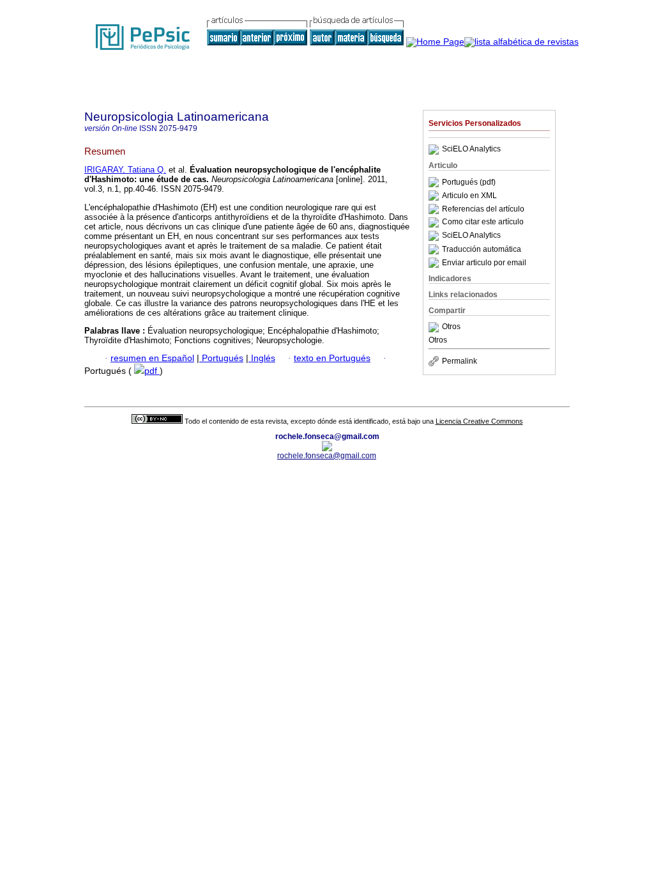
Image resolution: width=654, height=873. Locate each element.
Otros (451, 327)
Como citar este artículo (483, 222)
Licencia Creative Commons (479, 421)
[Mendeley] (435, 327)
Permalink (459, 361)
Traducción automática (481, 249)
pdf (152, 371)
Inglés (261, 358)
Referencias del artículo (483, 209)
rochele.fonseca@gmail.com (326, 455)
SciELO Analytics (471, 149)
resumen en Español (152, 358)
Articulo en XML (469, 195)
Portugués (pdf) (469, 182)
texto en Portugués (332, 358)
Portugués (221, 358)
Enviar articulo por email (484, 262)
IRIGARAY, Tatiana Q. (125, 169)
